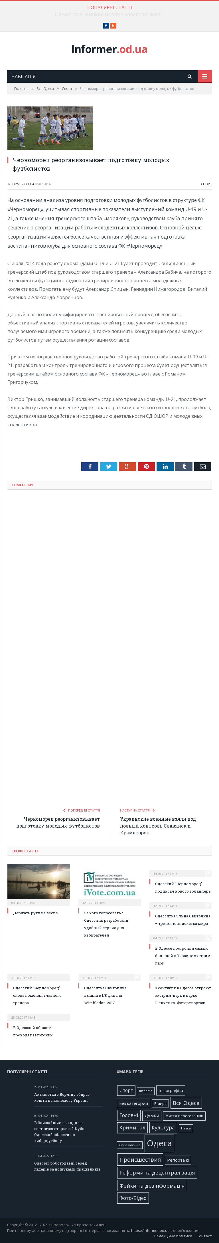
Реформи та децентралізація (157, 1172)
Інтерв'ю (145, 1091)
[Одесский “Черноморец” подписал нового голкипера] (180, 870)
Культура (163, 1127)
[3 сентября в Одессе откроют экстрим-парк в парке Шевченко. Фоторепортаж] (180, 974)
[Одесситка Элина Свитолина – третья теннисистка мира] (180, 902)
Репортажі (178, 1160)
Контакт (204, 1235)
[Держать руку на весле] (38, 884)
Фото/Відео (133, 1197)
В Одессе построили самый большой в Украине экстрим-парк (183, 956)
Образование (129, 1145)
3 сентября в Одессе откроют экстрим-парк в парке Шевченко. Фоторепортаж (183, 995)
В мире (160, 1103)
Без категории (133, 1103)
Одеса (159, 1143)
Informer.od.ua (20, 184)
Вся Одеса (186, 1102)
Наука (186, 1128)
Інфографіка (171, 1090)
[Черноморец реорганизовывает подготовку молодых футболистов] (109, 129)
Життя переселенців (184, 1115)
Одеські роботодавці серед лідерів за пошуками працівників (67, 1166)
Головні (128, 1115)
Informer (109, 49)
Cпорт (206, 184)
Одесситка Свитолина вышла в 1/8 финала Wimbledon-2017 (105, 995)
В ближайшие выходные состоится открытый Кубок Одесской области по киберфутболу (60, 1131)
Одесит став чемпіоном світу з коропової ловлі (108, 14)
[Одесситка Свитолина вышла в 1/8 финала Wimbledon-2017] (109, 974)
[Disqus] (109, 569)
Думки (152, 1115)
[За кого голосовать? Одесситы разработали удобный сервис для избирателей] (109, 884)
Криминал (132, 1127)
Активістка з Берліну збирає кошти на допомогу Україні (62, 1097)
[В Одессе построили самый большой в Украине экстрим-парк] (180, 934)
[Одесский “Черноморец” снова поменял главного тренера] (38, 974)
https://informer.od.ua (150, 1230)
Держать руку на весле (35, 912)
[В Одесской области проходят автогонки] (38, 1014)
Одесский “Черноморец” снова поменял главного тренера (37, 995)
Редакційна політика (173, 1235)
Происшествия (140, 1159)
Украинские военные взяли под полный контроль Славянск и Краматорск (158, 826)
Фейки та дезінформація (152, 1185)
